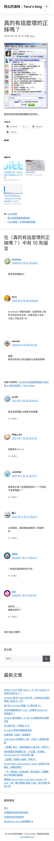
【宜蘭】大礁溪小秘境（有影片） (20, 759)
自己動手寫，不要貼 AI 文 (17, 725)
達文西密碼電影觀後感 (18, 218)
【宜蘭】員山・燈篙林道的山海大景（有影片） (27, 747)
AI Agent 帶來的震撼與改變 (17, 730)
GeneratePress (27, 837)
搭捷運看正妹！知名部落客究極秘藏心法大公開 (13, 175)
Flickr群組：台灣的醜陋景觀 (21, 222)
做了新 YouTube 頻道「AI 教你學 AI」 (23, 705)
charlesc (16, 259)
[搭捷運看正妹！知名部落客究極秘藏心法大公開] (13, 165)
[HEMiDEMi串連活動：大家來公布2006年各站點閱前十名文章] (13, 189)
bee (14, 591)
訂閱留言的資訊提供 (14, 817)
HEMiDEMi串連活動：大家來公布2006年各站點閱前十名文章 (13, 198)
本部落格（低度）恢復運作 (17, 734)
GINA (15, 554)
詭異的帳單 (30, 172)
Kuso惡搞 (12, 214)
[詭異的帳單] (35, 165)
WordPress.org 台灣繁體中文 (18, 821)
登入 (6, 808)
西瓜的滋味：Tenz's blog (23, 7)
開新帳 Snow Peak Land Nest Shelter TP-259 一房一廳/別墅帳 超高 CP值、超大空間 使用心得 (27, 783)
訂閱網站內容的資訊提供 (16, 812)
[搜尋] (46, 659)
